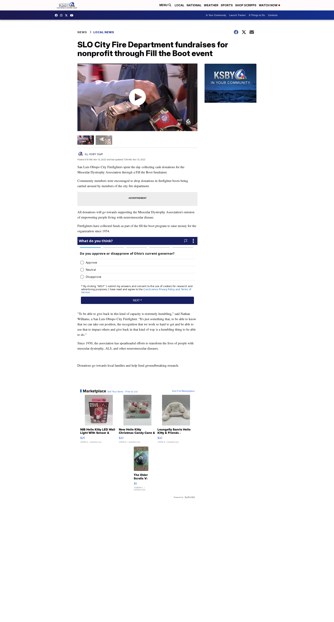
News (82, 32)
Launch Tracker (237, 15)
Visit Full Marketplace (183, 391)
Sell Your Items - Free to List (123, 391)
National (194, 5)
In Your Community (216, 15)
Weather (211, 5)
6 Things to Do (257, 15)
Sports (227, 5)
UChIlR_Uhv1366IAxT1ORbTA (72, 15)
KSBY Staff (96, 154)
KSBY (67, 15)
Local (179, 5)
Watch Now (268, 5)
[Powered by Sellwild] (190, 497)
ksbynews (57, 15)
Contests (273, 15)
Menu (163, 5)
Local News (103, 32)
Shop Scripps (245, 5)
